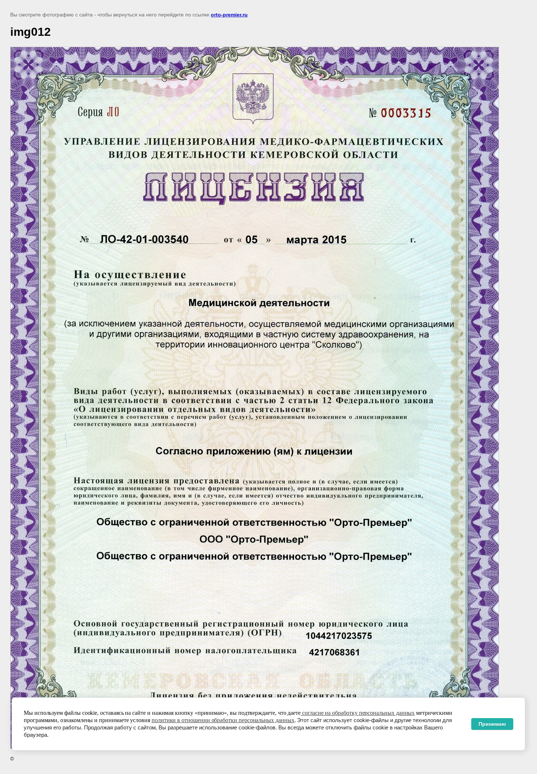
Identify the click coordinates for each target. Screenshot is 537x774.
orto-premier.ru (229, 15)
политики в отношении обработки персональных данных (223, 720)
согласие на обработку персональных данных (358, 713)
